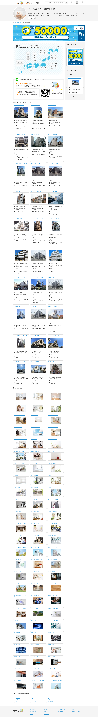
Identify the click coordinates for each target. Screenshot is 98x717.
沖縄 (17, 72)
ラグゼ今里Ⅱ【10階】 (18, 306)
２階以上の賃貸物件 (52, 463)
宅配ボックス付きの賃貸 (53, 595)
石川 (41, 52)
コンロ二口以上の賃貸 (35, 595)
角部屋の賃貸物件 (17, 475)
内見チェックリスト (76, 711)
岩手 (55, 55)
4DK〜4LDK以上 (51, 701)
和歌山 (35, 60)
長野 (45, 53)
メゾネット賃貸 (34, 439)
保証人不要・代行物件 (35, 403)
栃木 (55, 66)
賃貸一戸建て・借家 (52, 403)
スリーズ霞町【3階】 (52, 105)
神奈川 (55, 63)
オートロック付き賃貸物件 (19, 499)
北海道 (58, 46)
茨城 (52, 66)
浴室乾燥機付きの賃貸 (52, 559)
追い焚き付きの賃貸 (18, 571)
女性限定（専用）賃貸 (35, 451)
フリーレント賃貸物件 (35, 427)
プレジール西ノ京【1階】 (53, 163)
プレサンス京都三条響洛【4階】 (20, 134)
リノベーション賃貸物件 (53, 415)
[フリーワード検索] (66, 2)
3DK (16, 701)
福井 (45, 52)
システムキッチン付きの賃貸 (36, 559)
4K (48, 702)
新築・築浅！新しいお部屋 (53, 427)
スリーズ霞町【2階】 (18, 191)
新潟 (41, 50)
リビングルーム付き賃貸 (35, 499)
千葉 (52, 65)
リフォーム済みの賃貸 (18, 427)
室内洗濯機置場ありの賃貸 (53, 608)
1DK (48, 698)
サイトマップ (46, 714)
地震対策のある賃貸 (52, 535)
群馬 (52, 68)
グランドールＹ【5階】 (35, 105)
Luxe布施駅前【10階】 (18, 218)
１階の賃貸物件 (51, 475)
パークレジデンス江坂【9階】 (54, 335)
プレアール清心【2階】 (35, 361)
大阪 (35, 52)
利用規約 (46, 709)
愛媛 (34, 69)
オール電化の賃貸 (51, 571)
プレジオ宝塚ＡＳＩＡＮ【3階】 (74, 78)
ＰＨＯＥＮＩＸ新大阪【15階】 (37, 277)
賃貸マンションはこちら (53, 547)
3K (32, 702)
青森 (52, 55)
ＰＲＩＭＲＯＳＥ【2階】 (19, 105)
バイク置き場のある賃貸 (53, 523)
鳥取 (28, 57)
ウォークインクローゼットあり (20, 523)
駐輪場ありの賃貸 (51, 632)
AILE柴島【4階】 (34, 306)
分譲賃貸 (50, 487)
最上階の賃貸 (16, 620)
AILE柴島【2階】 (34, 248)
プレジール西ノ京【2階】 (36, 163)
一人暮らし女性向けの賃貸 (53, 668)
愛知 (42, 67)
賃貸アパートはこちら (35, 547)
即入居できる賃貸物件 (52, 439)
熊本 (22, 62)
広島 (28, 53)
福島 (55, 58)
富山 (45, 50)
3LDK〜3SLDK (34, 701)
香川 (31, 69)
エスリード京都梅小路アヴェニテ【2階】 (22, 163)
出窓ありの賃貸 (34, 632)
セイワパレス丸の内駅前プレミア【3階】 (56, 218)
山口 (28, 56)
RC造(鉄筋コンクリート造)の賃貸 (37, 680)
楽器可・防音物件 (51, 451)
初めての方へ (60, 711)
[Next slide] (84, 87)
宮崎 (18, 64)
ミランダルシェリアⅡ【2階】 (19, 277)
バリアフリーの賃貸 (35, 608)
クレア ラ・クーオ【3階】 (53, 191)
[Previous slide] (66, 87)
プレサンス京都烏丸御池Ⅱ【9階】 (37, 218)
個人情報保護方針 (61, 709)
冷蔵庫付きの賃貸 (51, 656)
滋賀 (35, 57)
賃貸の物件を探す (18, 22)
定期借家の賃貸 (17, 632)
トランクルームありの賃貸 (53, 620)
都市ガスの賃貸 (34, 620)
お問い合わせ (46, 711)
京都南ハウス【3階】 (18, 248)
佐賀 (18, 62)
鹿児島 (18, 65)
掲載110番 (74, 709)
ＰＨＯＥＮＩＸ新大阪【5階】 (54, 306)
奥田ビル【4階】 (51, 361)
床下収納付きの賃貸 (35, 644)
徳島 (31, 70)
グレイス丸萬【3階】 (35, 335)
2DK (32, 699)
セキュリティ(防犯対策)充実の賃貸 (55, 680)
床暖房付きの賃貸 (34, 583)
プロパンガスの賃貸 (18, 644)
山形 (52, 58)
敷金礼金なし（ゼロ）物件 (19, 403)
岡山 (28, 54)
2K (16, 702)
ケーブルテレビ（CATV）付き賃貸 (37, 535)
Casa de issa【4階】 (35, 134)
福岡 (18, 60)
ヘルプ (31, 714)
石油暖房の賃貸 (51, 644)
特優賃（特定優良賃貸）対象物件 (20, 547)
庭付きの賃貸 (16, 583)
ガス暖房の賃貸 (17, 656)
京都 (35, 55)
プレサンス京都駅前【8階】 (53, 134)
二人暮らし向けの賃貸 (18, 668)
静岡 (45, 67)
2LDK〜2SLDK (50, 699)
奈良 (35, 58)
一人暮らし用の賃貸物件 (18, 559)
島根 (28, 59)
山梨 (41, 53)
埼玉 (55, 65)
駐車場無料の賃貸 (34, 487)
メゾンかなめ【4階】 (52, 248)
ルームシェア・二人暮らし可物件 (20, 439)
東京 (52, 63)
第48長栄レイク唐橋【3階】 (36, 191)
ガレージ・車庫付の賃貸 (18, 680)
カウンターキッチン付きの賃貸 (20, 608)
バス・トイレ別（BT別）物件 (36, 463)
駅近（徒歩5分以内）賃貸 (19, 451)
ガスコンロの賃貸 (34, 656)
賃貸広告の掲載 (33, 711)
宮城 (52, 57)
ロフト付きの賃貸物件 (18, 511)
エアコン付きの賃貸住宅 (35, 511)
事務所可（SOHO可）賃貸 (19, 463)
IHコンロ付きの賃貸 (35, 571)
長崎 (22, 60)
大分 (22, 64)
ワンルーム (18, 698)
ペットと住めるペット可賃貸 (19, 415)
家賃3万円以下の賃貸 (18, 391)
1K (32, 698)
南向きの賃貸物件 (34, 475)
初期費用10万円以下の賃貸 (53, 391)
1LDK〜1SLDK (18, 699)
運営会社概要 (32, 709)
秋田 (55, 57)
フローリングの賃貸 (52, 583)
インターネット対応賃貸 (18, 535)
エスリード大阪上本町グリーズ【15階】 (21, 335)
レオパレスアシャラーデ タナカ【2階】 (22, 361)
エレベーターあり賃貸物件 (53, 499)
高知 (34, 70)
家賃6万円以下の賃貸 (35, 391)
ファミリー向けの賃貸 (35, 668)
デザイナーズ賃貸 (34, 415)
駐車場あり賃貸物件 (18, 487)
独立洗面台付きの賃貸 (35, 523)
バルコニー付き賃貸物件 (53, 511)
